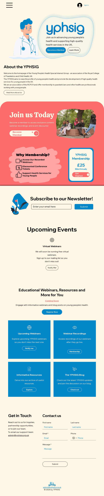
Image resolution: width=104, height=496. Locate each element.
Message (46, 444)
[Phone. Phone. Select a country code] (74, 438)
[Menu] (9, 5)
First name (46, 422)
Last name (75, 422)
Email (45, 433)
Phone (73, 433)
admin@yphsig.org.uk (18, 435)
